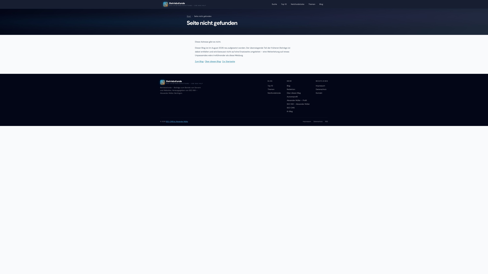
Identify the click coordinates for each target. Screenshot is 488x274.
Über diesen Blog (213, 61)
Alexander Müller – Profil (297, 100)
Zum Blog (199, 61)
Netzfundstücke (297, 4)
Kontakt (319, 93)
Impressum (320, 86)
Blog (321, 4)
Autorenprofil (292, 97)
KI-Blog (290, 111)
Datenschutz (321, 89)
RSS (326, 122)
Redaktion (291, 89)
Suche (274, 4)
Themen (311, 4)
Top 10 (284, 4)
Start (189, 16)
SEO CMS (291, 108)
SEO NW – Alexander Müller (298, 104)
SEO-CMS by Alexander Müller (177, 122)
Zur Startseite (228, 61)
